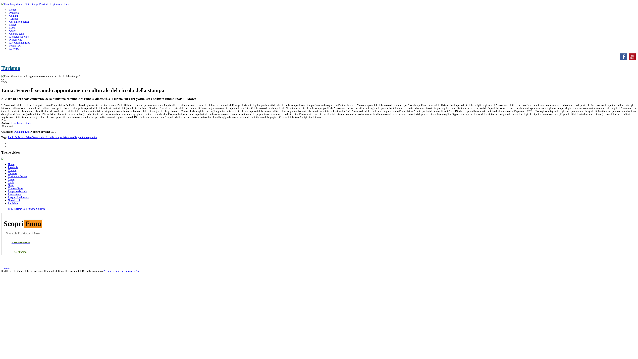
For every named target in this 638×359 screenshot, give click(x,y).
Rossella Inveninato (21, 123)
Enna (28, 131)
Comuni (12, 170)
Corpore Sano (15, 188)
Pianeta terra (14, 194)
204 (25, 208)
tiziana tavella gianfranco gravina (80, 137)
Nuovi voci (14, 200)
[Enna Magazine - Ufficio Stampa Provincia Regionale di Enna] (35, 4)
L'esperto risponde (17, 191)
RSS (10, 208)
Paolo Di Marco (17, 137)
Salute (11, 179)
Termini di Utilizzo (122, 271)
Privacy (107, 271)
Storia (11, 182)
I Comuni (19, 131)
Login (135, 271)
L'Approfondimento (18, 197)
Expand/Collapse (36, 208)
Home (11, 164)
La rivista (14, 48)
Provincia (13, 167)
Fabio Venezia (33, 137)
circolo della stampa (52, 137)
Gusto (11, 185)
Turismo (12, 173)
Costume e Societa (19, 21)
